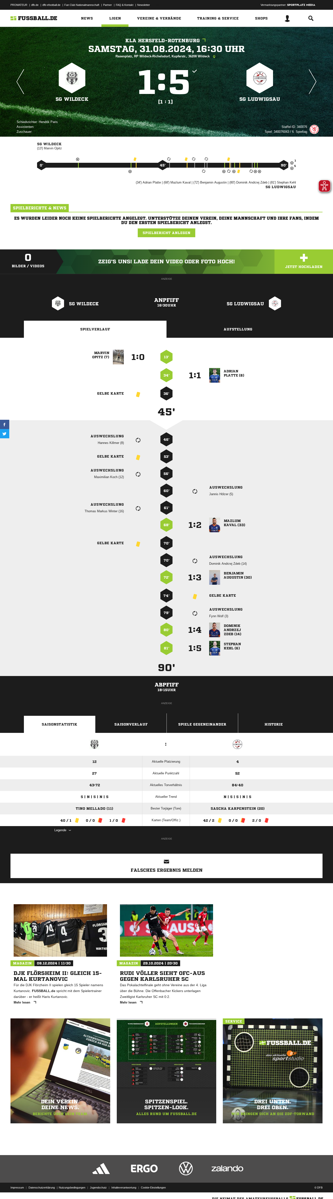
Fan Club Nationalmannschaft (81, 4)
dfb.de (35, 4)
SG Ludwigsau (259, 99)
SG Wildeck (72, 99)
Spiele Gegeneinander (202, 724)
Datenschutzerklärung (42, 1187)
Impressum (17, 1187)
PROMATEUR (18, 4)
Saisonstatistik (59, 724)
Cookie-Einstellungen (153, 1187)
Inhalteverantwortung (123, 1187)
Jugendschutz (98, 1187)
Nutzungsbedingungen (72, 1187)
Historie (273, 724)
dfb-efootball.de (51, 4)
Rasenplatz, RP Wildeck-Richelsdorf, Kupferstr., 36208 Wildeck (163, 56)
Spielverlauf (95, 329)
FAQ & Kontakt (124, 4)
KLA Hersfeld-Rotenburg (162, 40)
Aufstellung (238, 329)
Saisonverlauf (131, 724)
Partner (107, 4)
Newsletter (143, 4)
